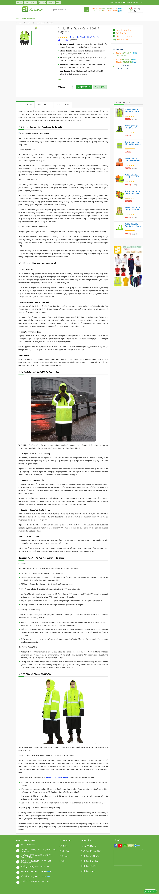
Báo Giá (60, 79)
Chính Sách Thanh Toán (90, 861)
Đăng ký (120, 2)
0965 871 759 (97, 11)
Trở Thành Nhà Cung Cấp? (91, 851)
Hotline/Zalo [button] (150, 891)
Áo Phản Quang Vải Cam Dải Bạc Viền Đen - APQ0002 (133, 160)
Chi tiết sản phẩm (25, 105)
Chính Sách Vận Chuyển (90, 856)
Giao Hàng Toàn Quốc (124, 39)
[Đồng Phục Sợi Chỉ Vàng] (128, 266)
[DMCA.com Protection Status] (130, 845)
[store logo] (25, 9)
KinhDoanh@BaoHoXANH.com (134, 2)
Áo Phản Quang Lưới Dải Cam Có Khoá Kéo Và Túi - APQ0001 (132, 143)
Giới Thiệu (19, 2)
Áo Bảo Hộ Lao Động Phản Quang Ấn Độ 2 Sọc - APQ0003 (132, 176)
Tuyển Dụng (51, 2)
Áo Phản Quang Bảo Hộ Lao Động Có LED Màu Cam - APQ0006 (132, 192)
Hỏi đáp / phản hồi (63, 105)
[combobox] (69, 9)
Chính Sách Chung (88, 871)
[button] (50, 28)
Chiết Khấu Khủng (122, 33)
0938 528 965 (106, 8)
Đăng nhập (113, 2)
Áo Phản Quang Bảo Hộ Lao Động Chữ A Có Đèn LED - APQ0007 (133, 209)
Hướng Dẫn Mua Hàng (31, 2)
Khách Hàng (42, 2)
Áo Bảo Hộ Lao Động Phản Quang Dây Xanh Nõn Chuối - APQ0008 (132, 225)
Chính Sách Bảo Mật (89, 866)
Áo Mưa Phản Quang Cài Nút (46, 127)
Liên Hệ (58, 2)
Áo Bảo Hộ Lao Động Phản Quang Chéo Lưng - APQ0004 (133, 110)
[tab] (25, 105)
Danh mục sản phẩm (26, 18)
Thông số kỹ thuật (44, 105)
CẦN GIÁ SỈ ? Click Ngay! (124, 36)
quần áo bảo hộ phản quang (57, 777)
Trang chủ (19, 23)
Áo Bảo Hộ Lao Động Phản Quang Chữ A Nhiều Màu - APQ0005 (132, 127)
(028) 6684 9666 (121, 55)
